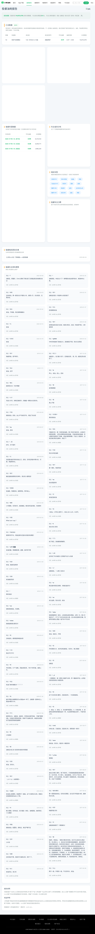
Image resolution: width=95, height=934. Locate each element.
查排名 (15, 25)
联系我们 (38, 923)
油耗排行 (37, 2)
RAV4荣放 (64, 179)
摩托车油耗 (31, 919)
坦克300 (63, 192)
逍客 (78, 183)
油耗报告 (29, 2)
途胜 (71, 192)
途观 (70, 188)
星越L (72, 179)
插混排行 (53, 2)
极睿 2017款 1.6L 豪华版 (12, 139)
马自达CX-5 (54, 183)
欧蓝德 (63, 188)
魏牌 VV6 (53, 188)
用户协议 (57, 923)
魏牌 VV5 (53, 192)
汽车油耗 (22, 919)
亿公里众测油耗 (52, 919)
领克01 (64, 183)
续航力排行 (63, 919)
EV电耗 (41, 919)
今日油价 (12, 919)
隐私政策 (47, 923)
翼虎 (72, 183)
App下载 (21, 2)
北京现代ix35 (79, 188)
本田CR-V (54, 179)
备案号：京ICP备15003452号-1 (60, 929)
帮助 (59, 2)
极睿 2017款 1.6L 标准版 (12, 144)
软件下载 (82, 919)
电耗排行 (45, 2)
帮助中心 (73, 919)
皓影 (78, 192)
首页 (14, 2)
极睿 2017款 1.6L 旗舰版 (12, 148)
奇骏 (80, 179)
